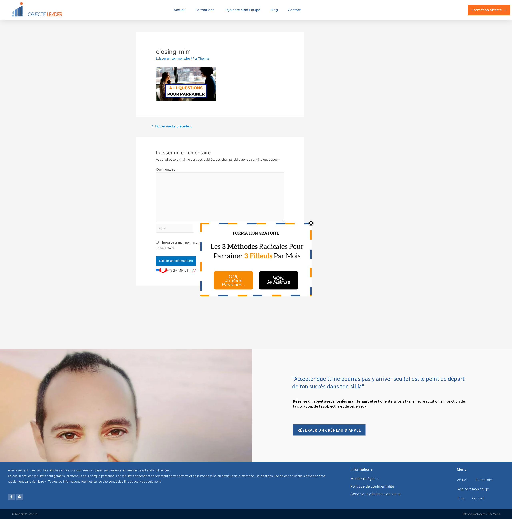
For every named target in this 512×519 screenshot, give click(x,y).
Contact (294, 10)
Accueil (179, 10)
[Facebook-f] (11, 497)
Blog (274, 10)
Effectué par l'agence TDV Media (481, 513)
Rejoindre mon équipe (242, 10)
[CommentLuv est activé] (177, 270)
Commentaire (167, 169)
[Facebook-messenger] (19, 497)
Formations (204, 10)
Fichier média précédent (171, 126)
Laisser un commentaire (173, 58)
